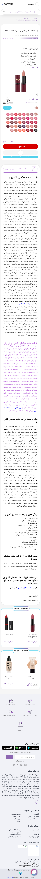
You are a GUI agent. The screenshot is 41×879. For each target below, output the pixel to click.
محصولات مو (35, 819)
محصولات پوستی (33, 816)
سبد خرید (35, 830)
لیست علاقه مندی (14, 830)
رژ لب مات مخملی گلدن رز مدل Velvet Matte (26, 20)
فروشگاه (36, 834)
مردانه (18, 821)
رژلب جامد (25, 18)
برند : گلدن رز (33, 99)
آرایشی (36, 814)
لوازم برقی (17, 819)
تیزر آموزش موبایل (14, 834)
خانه (36, 18)
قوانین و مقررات (34, 836)
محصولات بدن (15, 814)
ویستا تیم (10, 877)
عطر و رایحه (16, 816)
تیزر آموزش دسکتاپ (14, 836)
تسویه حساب (16, 832)
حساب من (35, 832)
